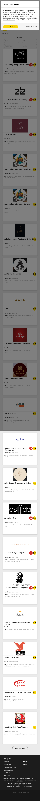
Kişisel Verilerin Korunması (8, 771)
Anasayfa (6, 761)
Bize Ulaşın (7, 775)
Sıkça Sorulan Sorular (10, 767)
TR (5, 759)
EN (10, 759)
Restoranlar (7, 764)
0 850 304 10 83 (26, 783)
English (25, 764)
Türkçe (25, 761)
